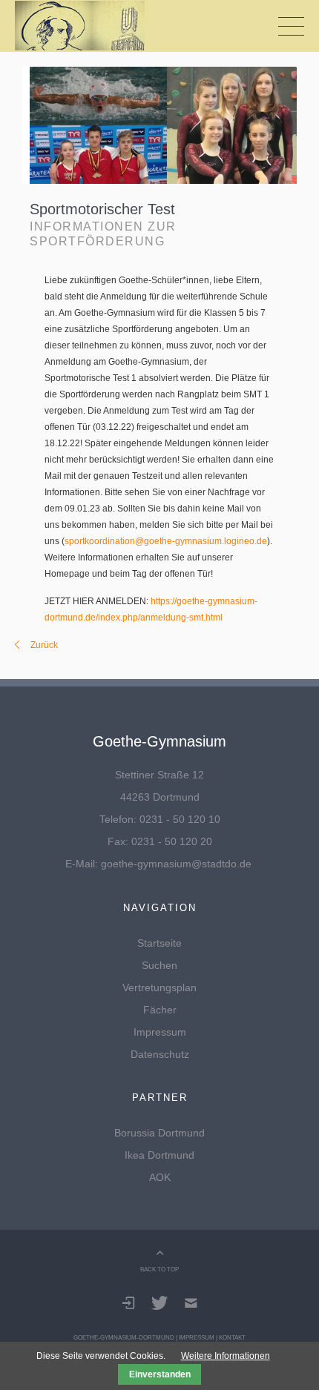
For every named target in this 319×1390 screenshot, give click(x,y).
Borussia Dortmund (159, 1133)
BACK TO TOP (159, 1269)
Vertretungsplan (159, 987)
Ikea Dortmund (159, 1155)
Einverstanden (160, 1374)
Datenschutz (160, 1054)
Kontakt (232, 1337)
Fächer (160, 1010)
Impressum (160, 1032)
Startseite (159, 943)
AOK (160, 1177)
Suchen (159, 965)
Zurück (44, 645)
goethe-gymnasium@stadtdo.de (176, 864)
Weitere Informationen (225, 1356)
